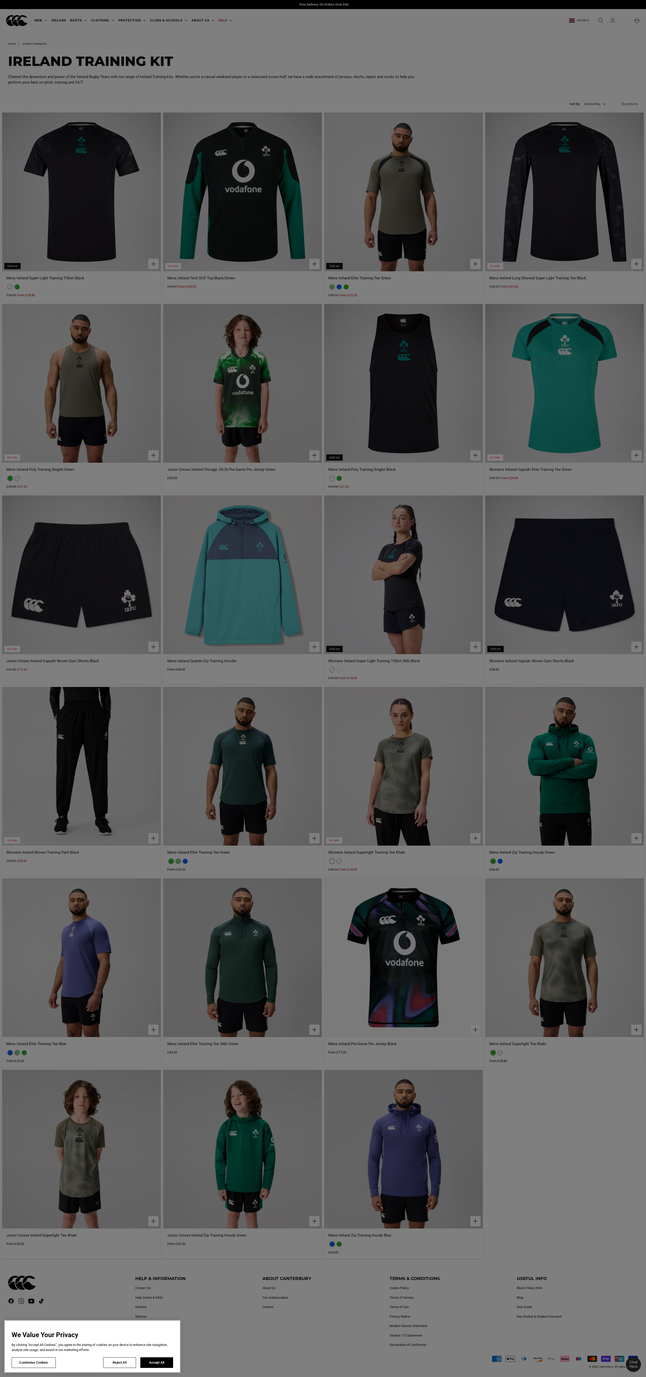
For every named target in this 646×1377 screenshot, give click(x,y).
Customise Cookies (33, 1362)
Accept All (156, 1362)
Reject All (119, 1362)
